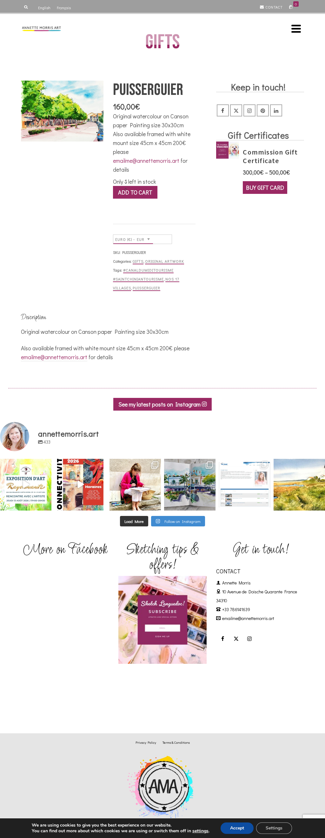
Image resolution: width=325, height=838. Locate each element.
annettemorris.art (25, 464)
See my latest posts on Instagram (160, 404)
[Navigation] (296, 28)
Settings (274, 828)
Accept (237, 828)
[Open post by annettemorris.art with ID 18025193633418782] (299, 484)
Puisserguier (146, 287)
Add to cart (135, 192)
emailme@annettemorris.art (146, 160)
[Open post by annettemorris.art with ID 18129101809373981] (190, 484)
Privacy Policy (146, 742)
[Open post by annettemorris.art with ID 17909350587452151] (25, 484)
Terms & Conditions (176, 742)
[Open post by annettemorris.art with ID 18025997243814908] (135, 484)
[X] (236, 110)
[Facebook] (223, 110)
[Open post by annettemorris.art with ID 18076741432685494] (244, 484)
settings (200, 831)
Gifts (138, 261)
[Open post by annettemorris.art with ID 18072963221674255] (80, 484)
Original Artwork (164, 261)
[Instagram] (249, 110)
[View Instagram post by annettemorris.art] (46, 504)
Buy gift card (265, 187)
